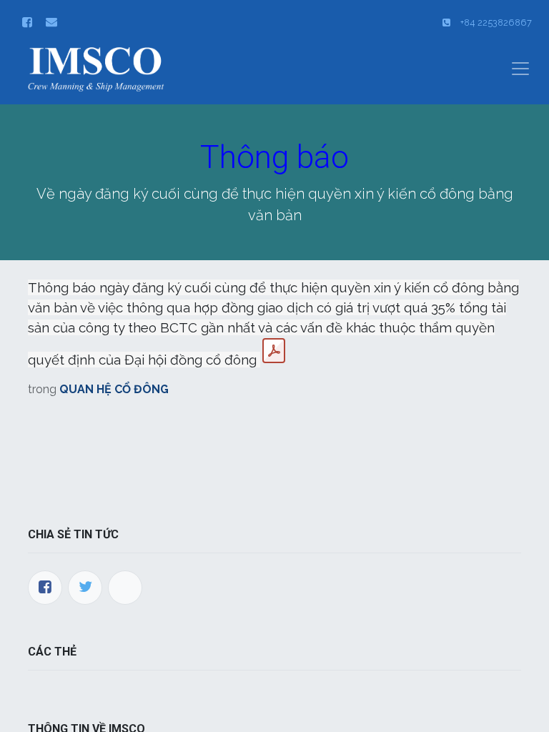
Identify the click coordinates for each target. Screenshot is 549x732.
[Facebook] (45, 587)
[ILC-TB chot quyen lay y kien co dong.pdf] (273, 351)
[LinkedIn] (125, 587)
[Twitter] (85, 587)
